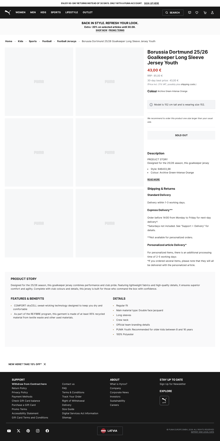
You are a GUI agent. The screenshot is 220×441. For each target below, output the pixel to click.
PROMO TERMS (116, 30)
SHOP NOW (101, 30)
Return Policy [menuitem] (19, 388)
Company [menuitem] (115, 388)
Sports (33, 41)
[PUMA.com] (7, 13)
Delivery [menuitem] (66, 404)
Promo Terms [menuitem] (19, 409)
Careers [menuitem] (114, 404)
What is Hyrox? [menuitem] (118, 383)
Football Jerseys (66, 41)
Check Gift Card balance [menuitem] (26, 400)
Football (46, 41)
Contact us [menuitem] (68, 383)
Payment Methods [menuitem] (22, 396)
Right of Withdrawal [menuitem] (73, 400)
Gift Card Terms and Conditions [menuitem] (30, 417)
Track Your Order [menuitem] (72, 396)
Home (8, 41)
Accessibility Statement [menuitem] (25, 413)
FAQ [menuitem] (64, 388)
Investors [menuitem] (115, 396)
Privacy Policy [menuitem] (20, 392)
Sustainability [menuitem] (117, 400)
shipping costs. (188, 84)
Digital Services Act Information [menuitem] (80, 413)
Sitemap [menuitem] (66, 417)
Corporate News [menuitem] (119, 392)
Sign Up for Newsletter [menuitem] (173, 383)
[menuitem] (20, 12)
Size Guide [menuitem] (68, 409)
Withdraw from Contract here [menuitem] (29, 383)
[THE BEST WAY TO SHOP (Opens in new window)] (164, 400)
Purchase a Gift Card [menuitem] (24, 404)
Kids (20, 41)
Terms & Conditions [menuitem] (73, 392)
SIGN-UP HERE (151, 3)
